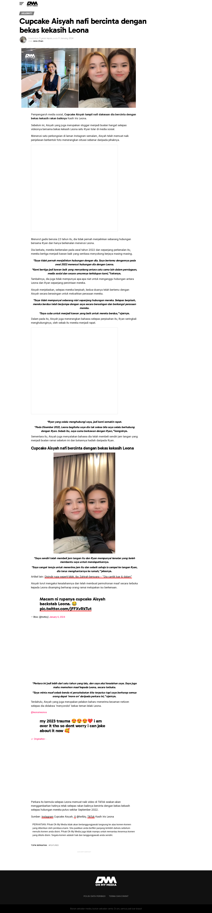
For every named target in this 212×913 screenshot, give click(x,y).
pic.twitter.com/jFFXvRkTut (65, 608)
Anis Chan (38, 41)
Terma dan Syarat (118, 896)
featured (54, 845)
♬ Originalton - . (39, 739)
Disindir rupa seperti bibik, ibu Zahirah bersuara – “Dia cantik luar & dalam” (88, 576)
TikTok (91, 816)
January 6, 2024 (57, 617)
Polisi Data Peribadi (94, 896)
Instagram (47, 816)
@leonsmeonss (39, 712)
